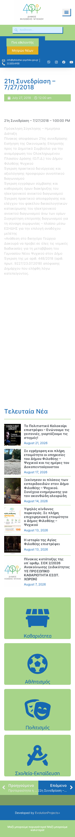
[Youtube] (71, 62)
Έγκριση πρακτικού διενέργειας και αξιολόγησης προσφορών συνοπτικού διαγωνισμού (34, 173)
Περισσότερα (37, 631)
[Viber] (48, 62)
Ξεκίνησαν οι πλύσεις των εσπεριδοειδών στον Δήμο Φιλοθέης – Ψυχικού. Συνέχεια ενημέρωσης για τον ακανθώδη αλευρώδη (46, 488)
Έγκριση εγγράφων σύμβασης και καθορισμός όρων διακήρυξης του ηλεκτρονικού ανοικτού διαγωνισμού (33, 188)
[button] (66, 12)
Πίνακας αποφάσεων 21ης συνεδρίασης (36, 138)
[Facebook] (64, 62)
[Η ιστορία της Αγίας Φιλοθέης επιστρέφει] (12, 545)
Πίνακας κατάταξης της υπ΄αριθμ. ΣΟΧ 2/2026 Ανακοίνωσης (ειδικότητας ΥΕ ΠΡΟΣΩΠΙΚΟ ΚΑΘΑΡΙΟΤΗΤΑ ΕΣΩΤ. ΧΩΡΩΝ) (47, 569)
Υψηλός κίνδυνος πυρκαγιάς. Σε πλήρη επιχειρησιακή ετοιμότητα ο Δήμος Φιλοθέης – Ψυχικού (46, 517)
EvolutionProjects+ (47, 813)
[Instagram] (56, 62)
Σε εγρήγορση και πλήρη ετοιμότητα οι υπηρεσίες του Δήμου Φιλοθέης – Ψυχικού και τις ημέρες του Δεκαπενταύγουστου (46, 459)
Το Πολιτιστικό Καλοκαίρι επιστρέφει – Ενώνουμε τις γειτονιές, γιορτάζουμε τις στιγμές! (46, 432)
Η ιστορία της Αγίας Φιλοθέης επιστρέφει (42, 542)
